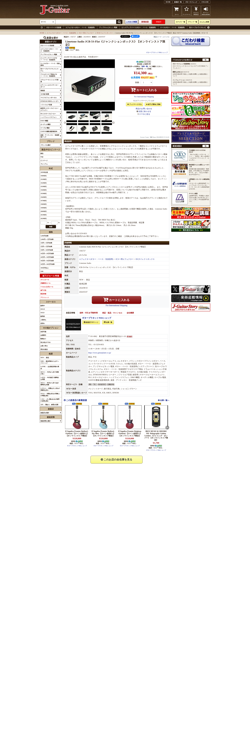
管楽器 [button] (42, 90)
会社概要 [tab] (130, 313)
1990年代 (43, 208)
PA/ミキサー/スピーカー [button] (48, 113)
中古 (41, 157)
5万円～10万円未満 (46, 250)
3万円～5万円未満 (46, 246)
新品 (41, 153)
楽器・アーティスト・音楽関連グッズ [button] (49, 136)
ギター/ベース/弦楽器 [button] (47, 45)
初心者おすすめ (45, 342)
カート (177, 14)
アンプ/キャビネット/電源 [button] (48, 54)
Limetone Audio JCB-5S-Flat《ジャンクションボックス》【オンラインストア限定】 (112, 247)
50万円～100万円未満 (47, 264)
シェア (135, 36)
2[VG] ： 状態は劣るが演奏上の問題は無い (50, 394)
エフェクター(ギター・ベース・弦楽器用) (80, 27)
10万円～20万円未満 (47, 253)
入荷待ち (43, 320)
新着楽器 (145, 22)
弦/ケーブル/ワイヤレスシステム (200, 27)
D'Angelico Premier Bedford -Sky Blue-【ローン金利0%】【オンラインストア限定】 (103, 433)
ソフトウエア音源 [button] (46, 104)
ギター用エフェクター (86, 33)
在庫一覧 (109, 322)
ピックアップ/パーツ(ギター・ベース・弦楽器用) (139, 27)
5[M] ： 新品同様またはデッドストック (49, 362)
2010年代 (43, 215)
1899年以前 (44, 172)
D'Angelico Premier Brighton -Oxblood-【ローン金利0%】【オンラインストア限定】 (130, 433)
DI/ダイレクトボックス (105, 33)
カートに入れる (146, 90)
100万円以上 (44, 268)
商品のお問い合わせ (144, 109)
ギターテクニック (191, 2)
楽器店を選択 (44, 413)
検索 (50, 227)
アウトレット (44, 297)
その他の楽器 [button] (44, 94)
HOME (168, 2)
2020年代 (43, 218)
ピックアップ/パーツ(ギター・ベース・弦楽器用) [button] (48, 59)
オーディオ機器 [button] (45, 124)
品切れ (42, 323)
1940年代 (43, 190)
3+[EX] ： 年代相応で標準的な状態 (49, 378)
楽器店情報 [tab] (70, 313)
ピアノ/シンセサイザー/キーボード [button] (49, 86)
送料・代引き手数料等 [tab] (89, 313)
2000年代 (43, 211)
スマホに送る (144, 114)
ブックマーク (186, 14)
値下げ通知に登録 (154, 104)
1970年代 (43, 200)
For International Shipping (144, 97)
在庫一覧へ (164, 400)
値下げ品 (43, 290)
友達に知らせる (144, 111)
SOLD (42, 312)
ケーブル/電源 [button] (44, 128)
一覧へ (206, 60)
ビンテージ (44, 160)
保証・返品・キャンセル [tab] (112, 313)
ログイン (206, 13)
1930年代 (43, 186)
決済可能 (43, 331)
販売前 (42, 316)
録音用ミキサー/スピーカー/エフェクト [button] (49, 109)
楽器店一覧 (178, 2)
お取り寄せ (44, 346)
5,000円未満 (44, 236)
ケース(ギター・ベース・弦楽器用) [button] (50, 64)
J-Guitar (55, 11)
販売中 (42, 305)
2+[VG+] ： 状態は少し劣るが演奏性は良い (50, 389)
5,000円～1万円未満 (46, 239)
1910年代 (43, 179)
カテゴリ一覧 (180, 22)
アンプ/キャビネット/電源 (108, 27)
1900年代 (43, 176)
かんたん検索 (204, 22)
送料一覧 (145, 66)
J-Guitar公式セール (46, 286)
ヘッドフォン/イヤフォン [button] (48, 117)
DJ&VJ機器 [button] (44, 120)
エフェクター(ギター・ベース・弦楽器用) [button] (49, 50)
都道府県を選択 (45, 421)
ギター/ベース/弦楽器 (53, 27)
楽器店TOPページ (91, 322)
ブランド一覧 (192, 22)
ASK (41, 271)
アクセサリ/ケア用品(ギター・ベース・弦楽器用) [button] (48, 75)
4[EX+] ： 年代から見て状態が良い (49, 373)
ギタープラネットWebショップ (157, 52)
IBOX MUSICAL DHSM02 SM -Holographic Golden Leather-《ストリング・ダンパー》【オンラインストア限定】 (156, 435)
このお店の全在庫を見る (117, 459)
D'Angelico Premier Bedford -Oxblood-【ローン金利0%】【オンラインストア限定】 (77, 433)
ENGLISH (205, 2)
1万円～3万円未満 (46, 243)
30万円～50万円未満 (47, 260)
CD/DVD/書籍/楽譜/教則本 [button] (48, 131)
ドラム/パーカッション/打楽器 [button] (49, 80)
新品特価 (43, 294)
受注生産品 (44, 349)
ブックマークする (135, 104)
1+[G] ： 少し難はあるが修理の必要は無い (49, 400)
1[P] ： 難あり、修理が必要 (49, 404)
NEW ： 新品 (44, 357)
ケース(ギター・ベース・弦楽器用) (172, 27)
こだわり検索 (131, 22)
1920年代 (43, 183)
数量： (138, 82)
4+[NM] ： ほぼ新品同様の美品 (49, 367)
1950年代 (43, 193)
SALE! (158, 22)
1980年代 (43, 204)
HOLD (42, 309)
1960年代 (43, 197)
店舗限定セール (45, 283)
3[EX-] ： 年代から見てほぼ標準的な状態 (49, 383)
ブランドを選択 (45, 145)
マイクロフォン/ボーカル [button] (48, 97)
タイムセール (44, 279)
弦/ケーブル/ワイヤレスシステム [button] (49, 69)
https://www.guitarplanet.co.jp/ (99, 353)
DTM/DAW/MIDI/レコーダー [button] (49, 101)
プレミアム (44, 164)
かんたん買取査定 (196, 13)
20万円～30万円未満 (47, 257)
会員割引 (43, 335)
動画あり (43, 338)
